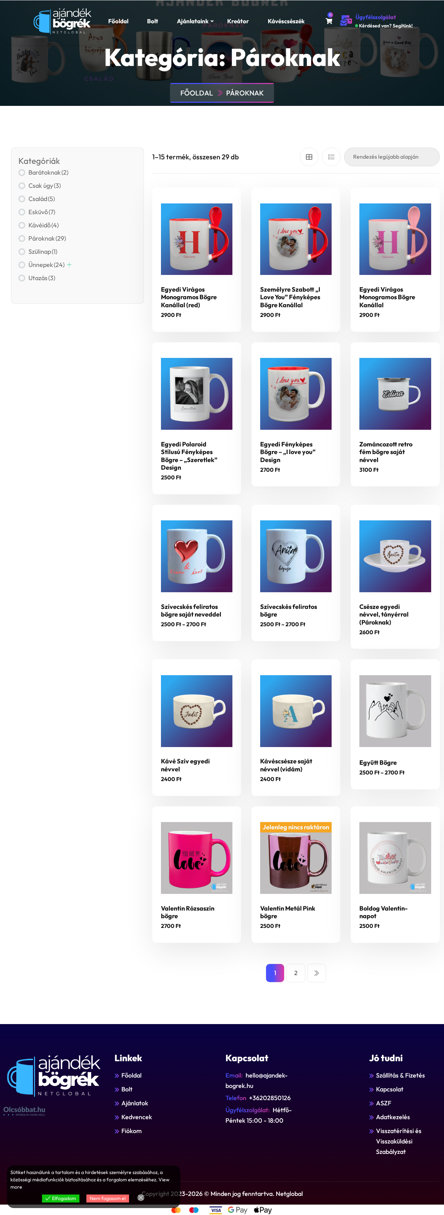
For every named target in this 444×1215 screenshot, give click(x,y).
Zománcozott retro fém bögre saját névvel (385, 452)
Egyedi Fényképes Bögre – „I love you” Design (288, 452)
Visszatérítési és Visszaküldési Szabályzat (398, 1141)
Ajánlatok (134, 1103)
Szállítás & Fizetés (400, 1075)
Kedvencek (136, 1117)
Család (41, 199)
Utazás (41, 278)
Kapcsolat (389, 1089)
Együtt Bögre (378, 762)
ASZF (383, 1103)
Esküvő (41, 212)
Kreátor (238, 21)
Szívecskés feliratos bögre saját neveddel (191, 611)
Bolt (152, 21)
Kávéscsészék (286, 21)
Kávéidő (43, 225)
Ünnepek (46, 265)
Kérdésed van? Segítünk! (386, 26)
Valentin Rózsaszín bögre (187, 912)
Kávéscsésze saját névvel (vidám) (286, 765)
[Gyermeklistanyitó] (69, 264)
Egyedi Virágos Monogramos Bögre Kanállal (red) (189, 297)
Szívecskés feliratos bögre (288, 611)
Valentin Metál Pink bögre (287, 912)
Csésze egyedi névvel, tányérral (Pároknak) (384, 614)
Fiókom (131, 1131)
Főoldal (118, 21)
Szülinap (42, 251)
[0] (329, 21)
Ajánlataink (192, 21)
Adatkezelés (393, 1117)
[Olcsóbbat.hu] (24, 1111)
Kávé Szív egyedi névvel (185, 765)
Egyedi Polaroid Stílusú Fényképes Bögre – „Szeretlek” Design (189, 456)
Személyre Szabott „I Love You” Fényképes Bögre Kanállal (290, 297)
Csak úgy (44, 186)
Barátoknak (48, 172)
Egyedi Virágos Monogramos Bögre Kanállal (387, 297)
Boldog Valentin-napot (383, 912)
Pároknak (245, 93)
